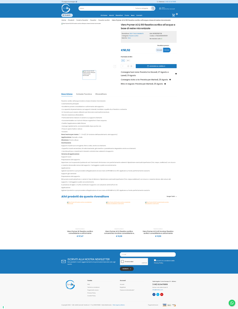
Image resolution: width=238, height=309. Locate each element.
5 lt (123, 60)
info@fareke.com (157, 290)
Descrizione (67, 94)
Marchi (111, 15)
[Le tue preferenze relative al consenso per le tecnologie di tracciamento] (3, 307)
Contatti (139, 15)
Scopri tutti (171, 196)
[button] (67, 15)
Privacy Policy (158, 263)
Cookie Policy (91, 296)
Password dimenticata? (127, 290)
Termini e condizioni (93, 287)
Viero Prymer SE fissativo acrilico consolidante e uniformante (80, 232)
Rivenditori (119, 15)
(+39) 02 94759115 (170, 2)
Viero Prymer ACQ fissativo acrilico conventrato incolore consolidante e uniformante (119, 232)
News (133, 15)
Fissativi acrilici (133, 36)
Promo (127, 15)
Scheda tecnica (84, 94)
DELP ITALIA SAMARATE (137, 33)
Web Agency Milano (119, 305)
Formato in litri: (126, 57)
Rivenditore (101, 94)
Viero (129, 38)
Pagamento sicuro (93, 290)
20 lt (128, 60)
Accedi (122, 284)
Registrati (123, 287)
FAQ (88, 284)
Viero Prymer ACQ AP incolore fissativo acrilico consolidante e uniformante (158, 232)
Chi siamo (104, 15)
